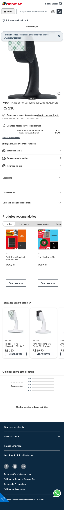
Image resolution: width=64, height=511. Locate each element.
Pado (5, 103)
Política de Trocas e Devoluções (19, 479)
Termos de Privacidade (15, 484)
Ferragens (24, 224)
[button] (40, 11)
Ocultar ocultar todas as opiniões (32, 407)
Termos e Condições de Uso (17, 474)
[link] (16, 258)
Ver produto (16, 283)
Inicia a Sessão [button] (51, 3)
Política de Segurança (14, 489)
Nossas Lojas (32, 26)
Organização (43, 224)
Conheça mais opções (11, 137)
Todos (9, 224)
